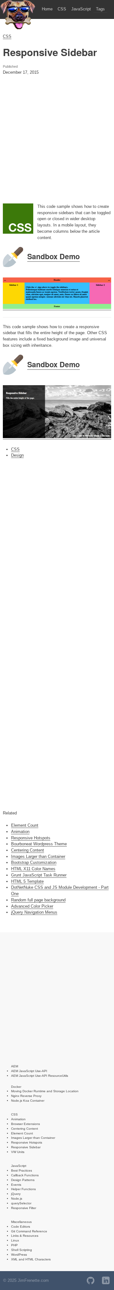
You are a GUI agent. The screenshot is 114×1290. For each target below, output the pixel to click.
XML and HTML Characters (31, 1259)
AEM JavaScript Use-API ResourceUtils (39, 1075)
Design (17, 455)
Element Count (24, 825)
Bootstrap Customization (33, 862)
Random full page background (38, 900)
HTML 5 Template (27, 881)
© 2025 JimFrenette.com (26, 1280)
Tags (100, 9)
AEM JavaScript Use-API (29, 1071)
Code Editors (20, 1226)
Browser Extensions (25, 1124)
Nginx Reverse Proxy (26, 1096)
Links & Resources (24, 1235)
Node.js (16, 1198)
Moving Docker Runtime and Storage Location (45, 1091)
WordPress (19, 1254)
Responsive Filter (23, 1208)
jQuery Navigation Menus (34, 912)
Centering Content (27, 850)
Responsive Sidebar (26, 1147)
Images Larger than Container (38, 856)
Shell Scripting (21, 1250)
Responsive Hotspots (30, 838)
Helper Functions (23, 1189)
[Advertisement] (57, 142)
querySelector (21, 1203)
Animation (20, 831)
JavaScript (81, 9)
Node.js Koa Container (27, 1100)
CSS (62, 9)
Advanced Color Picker (32, 906)
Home (47, 9)
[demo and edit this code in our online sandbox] (57, 307)
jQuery (16, 1194)
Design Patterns (23, 1180)
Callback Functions (25, 1175)
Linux (15, 1240)
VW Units (17, 1152)
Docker (16, 1086)
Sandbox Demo (53, 256)
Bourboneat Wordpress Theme (39, 844)
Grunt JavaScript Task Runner (38, 875)
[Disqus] (57, 549)
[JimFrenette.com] (17, 28)
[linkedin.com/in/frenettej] (106, 1281)
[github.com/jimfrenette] (91, 1281)
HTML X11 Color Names (33, 868)
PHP (14, 1245)
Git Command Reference (29, 1231)
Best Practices (21, 1170)
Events (16, 1184)
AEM (14, 1066)
